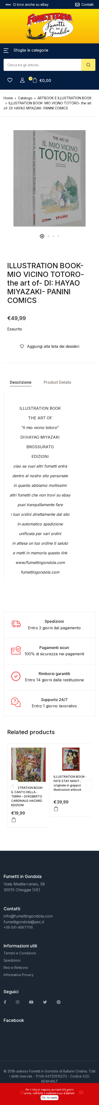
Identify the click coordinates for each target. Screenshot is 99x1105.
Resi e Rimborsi (16, 967)
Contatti (87, 4)
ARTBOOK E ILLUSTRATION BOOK (64, 98)
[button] (26, 50)
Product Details (57, 382)
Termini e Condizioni (20, 953)
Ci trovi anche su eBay (31, 4)
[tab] (20, 382)
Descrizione (20, 382)
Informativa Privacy (19, 975)
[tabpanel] (49, 178)
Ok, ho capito (49, 1097)
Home (8, 98)
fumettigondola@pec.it (24, 921)
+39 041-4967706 (18, 927)
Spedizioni (12, 960)
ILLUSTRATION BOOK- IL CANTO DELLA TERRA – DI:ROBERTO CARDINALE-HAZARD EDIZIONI (27, 796)
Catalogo (25, 98)
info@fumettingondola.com (28, 916)
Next (86, 785)
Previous (12, 785)
